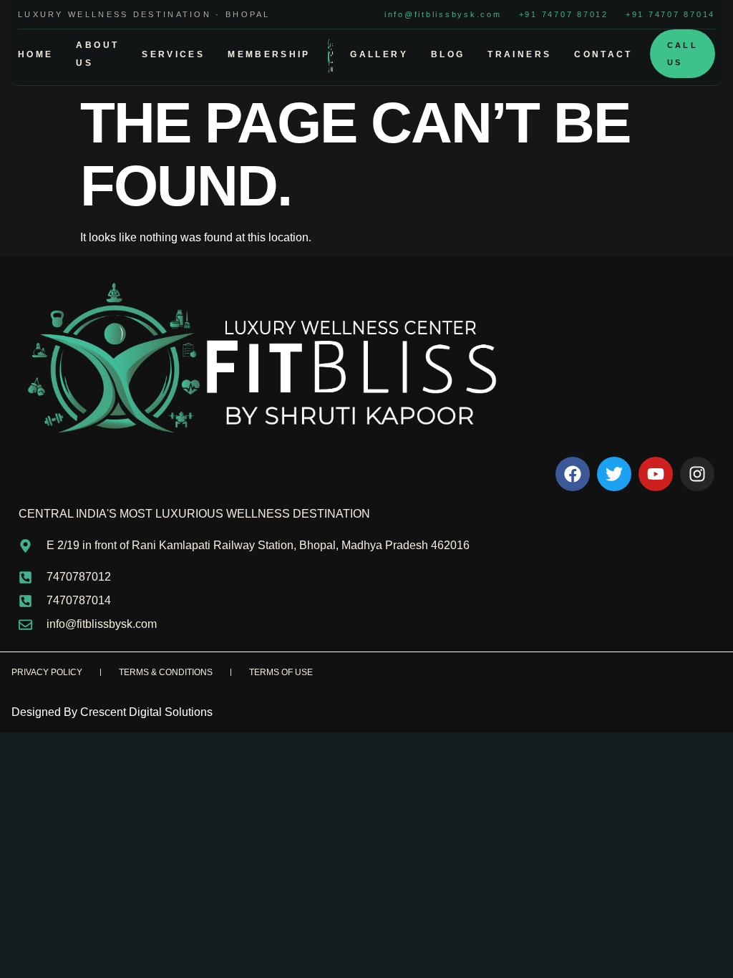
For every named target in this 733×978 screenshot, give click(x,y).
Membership (269, 54)
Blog (448, 54)
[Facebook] (572, 474)
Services (173, 54)
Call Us (682, 54)
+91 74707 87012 (563, 14)
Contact (603, 54)
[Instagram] (697, 474)
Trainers (519, 54)
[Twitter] (614, 474)
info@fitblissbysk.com (443, 14)
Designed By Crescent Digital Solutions (112, 712)
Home (35, 54)
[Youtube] (656, 474)
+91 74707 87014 (670, 14)
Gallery (379, 54)
